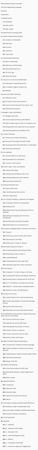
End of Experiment (8, 417)
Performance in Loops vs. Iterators (15, 243)
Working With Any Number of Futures (16, 326)
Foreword (4, 11)
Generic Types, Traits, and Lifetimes (13, 167)
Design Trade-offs (10, 361)
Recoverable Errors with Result (13, 159)
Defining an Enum (9, 98)
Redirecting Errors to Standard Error (15, 225)
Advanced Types (9, 392)
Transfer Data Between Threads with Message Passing (19, 302)
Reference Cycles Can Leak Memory (15, 290)
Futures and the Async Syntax (13, 319)
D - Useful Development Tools (13, 435)
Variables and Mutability (11, 40)
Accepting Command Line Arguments (16, 203)
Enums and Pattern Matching (10, 94)
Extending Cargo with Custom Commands (17, 265)
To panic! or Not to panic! (12, 163)
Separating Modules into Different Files (16, 130)
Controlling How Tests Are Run (14, 192)
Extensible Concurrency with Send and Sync (18, 310)
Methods (7, 90)
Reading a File (9, 206)
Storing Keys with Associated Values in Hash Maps (19, 145)
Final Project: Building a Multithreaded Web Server (17, 403)
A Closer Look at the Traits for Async (15, 334)
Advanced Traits (9, 388)
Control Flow (8, 54)
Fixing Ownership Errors (11, 69)
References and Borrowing (12, 65)
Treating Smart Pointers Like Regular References (19, 276)
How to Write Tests (10, 188)
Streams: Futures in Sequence (14, 330)
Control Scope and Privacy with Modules (16, 120)
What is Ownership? (10, 61)
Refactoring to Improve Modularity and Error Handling (18, 211)
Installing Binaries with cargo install (15, 261)
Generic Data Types (10, 170)
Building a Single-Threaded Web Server (16, 406)
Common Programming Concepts (12, 36)
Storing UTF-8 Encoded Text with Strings (16, 141)
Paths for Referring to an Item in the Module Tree (19, 123)
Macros (7, 399)
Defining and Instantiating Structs (14, 83)
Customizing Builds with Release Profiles (17, 250)
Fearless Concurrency (8, 294)
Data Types (7, 43)
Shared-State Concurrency (12, 306)
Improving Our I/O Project (12, 239)
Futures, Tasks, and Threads (13, 337)
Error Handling (6, 152)
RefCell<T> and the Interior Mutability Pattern (18, 286)
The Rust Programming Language (11, 7)
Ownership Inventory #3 (12, 181)
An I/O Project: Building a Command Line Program (17, 199)
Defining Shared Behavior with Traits (16, 174)
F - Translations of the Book (13, 443)
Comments (7, 51)
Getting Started (6, 18)
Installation (7, 22)
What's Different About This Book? (11, 4)
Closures (7, 232)
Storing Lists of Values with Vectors (15, 138)
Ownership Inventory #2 (11, 148)
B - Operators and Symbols (13, 428)
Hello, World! (8, 25)
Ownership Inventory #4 (12, 357)
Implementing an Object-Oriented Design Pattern (20, 354)
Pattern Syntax (9, 377)
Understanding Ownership (10, 58)
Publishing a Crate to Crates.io (14, 254)
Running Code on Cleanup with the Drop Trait (18, 279)
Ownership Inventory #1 (11, 109)
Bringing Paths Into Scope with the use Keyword (19, 127)
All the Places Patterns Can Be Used (15, 368)
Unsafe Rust (8, 385)
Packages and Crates (10, 116)
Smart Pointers (6, 268)
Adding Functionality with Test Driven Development (16, 217)
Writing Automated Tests (9, 185)
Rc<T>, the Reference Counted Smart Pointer (18, 283)
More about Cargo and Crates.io (12, 247)
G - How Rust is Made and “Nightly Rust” (17, 446)
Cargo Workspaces (10, 257)
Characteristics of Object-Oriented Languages (18, 345)
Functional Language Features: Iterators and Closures (18, 228)
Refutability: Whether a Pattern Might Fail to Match (18, 373)
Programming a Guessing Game (11, 32)
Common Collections (8, 134)
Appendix (5, 421)
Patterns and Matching (9, 365)
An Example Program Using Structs (15, 87)
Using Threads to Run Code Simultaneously (18, 297)
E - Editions (8, 439)
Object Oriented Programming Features (14, 341)
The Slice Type (8, 72)
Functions (7, 47)
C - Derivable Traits (10, 432)
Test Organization (10, 196)
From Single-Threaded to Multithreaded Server (19, 410)
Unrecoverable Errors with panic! (14, 156)
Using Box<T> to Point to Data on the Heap (17, 272)
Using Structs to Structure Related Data (14, 80)
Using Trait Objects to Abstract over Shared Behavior (18, 349)
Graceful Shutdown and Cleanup (14, 414)
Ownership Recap (9, 76)
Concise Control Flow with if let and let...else (18, 105)
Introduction (5, 14)
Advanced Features (8, 381)
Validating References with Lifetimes (16, 177)
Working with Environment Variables (16, 221)
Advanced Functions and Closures (15, 396)
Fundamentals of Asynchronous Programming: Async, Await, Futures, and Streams (18, 315)
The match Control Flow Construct (14, 101)
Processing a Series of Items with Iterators (17, 236)
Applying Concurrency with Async (15, 323)
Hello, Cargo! (8, 29)
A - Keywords (8, 425)
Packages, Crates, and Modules (11, 112)
